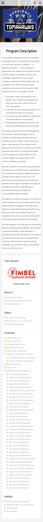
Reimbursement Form (15, 348)
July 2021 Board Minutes (18, 416)
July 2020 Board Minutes (18, 374)
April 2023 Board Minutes (19, 481)
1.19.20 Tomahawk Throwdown (21, 361)
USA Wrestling (12, 508)
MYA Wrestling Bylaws (15, 324)
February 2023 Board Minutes (20, 475)
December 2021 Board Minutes (21, 429)
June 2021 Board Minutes (18, 413)
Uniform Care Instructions (16, 351)
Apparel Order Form (14, 338)
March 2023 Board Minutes (19, 478)
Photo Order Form (13, 341)
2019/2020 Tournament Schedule (19, 354)
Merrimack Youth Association (17, 501)
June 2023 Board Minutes (19, 488)
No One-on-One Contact (16, 318)
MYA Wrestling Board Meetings (18, 371)
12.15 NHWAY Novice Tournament (22, 358)
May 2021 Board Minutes (18, 407)
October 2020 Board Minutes (20, 394)
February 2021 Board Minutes (20, 377)
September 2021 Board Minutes (21, 410)
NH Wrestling (11, 511)
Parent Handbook (13, 304)
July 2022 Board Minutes (18, 452)
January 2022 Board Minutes (20, 433)
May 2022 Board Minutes (19, 446)
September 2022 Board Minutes (21, 459)
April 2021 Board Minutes (19, 384)
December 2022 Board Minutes (21, 468)
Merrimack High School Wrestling (19, 505)
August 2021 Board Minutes (20, 423)
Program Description (14, 297)
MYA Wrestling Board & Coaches (19, 301)
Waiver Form (11, 367)
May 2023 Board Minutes (19, 485)
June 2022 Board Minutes (19, 449)
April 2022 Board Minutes (19, 442)
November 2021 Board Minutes (21, 426)
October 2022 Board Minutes (20, 462)
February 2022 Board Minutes (20, 436)
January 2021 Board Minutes (20, 403)
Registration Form (13, 364)
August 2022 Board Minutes (20, 455)
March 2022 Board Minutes (19, 439)
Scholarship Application (15, 344)
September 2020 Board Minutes (22, 390)
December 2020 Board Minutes (21, 400)
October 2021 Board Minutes (20, 420)
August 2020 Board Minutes (20, 387)
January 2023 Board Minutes (20, 472)
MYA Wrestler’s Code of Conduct (19, 321)
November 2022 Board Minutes (21, 465)
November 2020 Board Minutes (21, 397)
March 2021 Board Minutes (19, 381)
